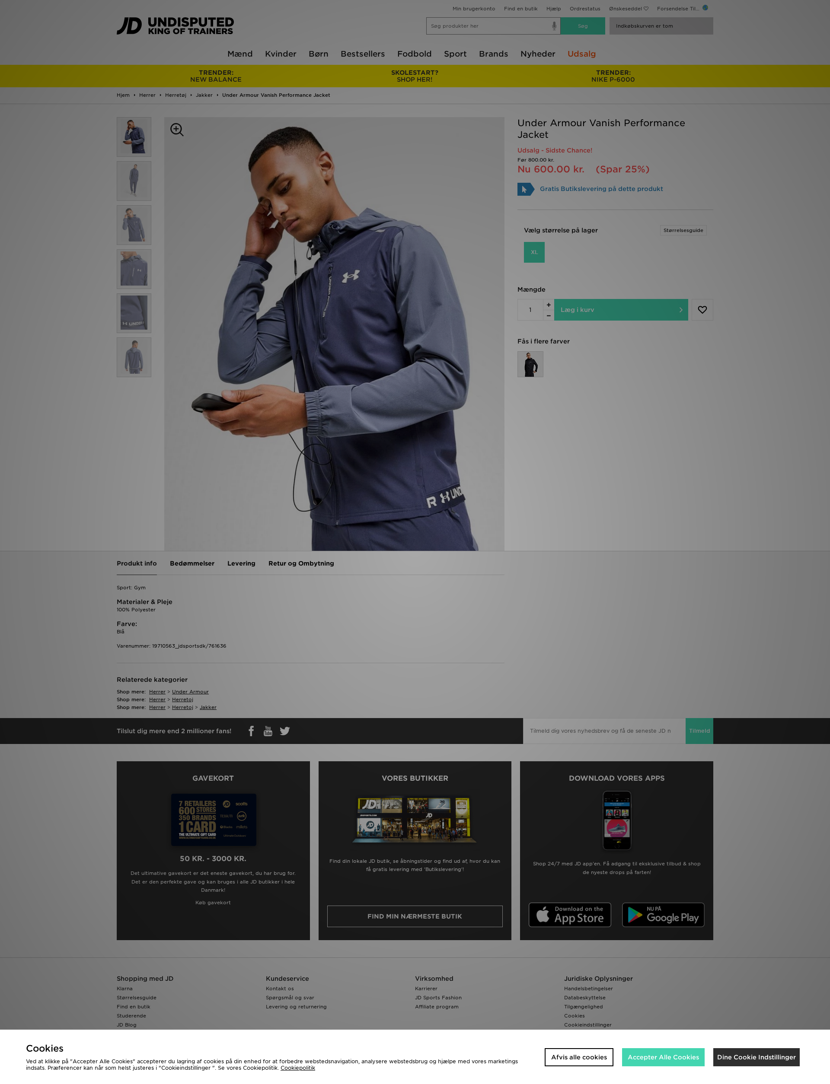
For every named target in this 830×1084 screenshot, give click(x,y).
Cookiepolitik (298, 1068)
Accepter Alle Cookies (663, 1057)
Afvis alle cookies (579, 1057)
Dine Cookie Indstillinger (756, 1057)
